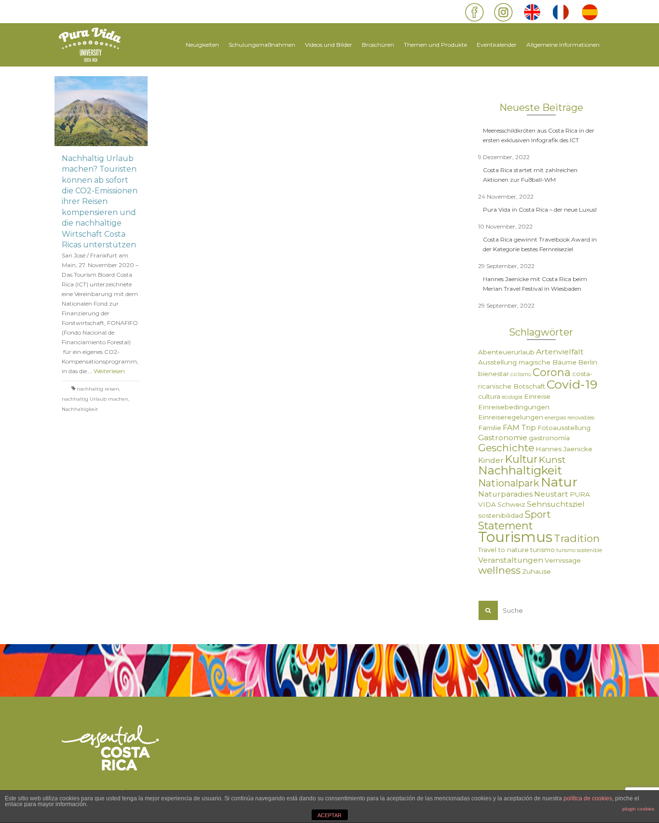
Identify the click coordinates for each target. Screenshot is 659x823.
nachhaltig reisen (98, 389)
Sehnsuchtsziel (556, 504)
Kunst (552, 459)
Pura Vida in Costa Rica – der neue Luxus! (540, 209)
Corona (552, 372)
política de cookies (587, 798)
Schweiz (511, 504)
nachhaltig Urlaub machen (95, 399)
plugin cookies (638, 808)
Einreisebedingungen (513, 407)
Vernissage (563, 560)
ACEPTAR (329, 815)
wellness (499, 570)
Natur (559, 482)
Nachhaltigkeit (80, 409)
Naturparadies (505, 494)
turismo (542, 549)
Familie (489, 428)
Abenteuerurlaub (506, 352)
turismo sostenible (579, 550)
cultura (489, 396)
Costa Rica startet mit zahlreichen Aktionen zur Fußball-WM (530, 174)
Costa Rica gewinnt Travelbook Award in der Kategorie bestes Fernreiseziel (540, 244)
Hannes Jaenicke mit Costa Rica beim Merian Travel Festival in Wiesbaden (535, 283)
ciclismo (520, 374)
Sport (537, 514)
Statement (505, 525)
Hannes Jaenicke (563, 449)
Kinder (491, 460)
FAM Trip (519, 427)
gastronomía (549, 438)
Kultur (521, 459)
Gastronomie (502, 437)
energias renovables (569, 418)
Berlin (587, 362)
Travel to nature (503, 549)
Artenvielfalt (560, 351)
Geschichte (506, 448)
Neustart (551, 494)
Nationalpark (508, 483)
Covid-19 (572, 384)
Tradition (577, 538)
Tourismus (515, 536)
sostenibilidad (500, 515)
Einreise (537, 396)
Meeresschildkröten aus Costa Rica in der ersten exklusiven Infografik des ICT (538, 135)
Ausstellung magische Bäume (527, 362)
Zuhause (536, 571)
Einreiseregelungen (510, 417)
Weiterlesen (109, 371)
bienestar (493, 374)
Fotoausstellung (563, 428)
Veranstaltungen (510, 560)
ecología (512, 397)
